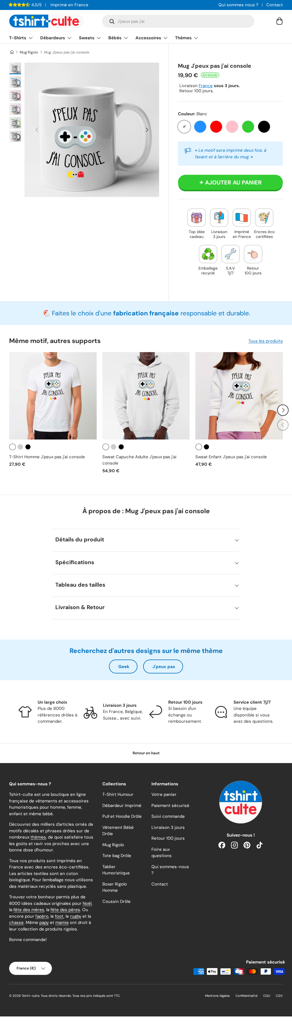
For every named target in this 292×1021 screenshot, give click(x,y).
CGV (279, 996)
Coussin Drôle (116, 901)
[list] (92, 130)
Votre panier (164, 794)
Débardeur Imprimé (121, 805)
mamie (62, 922)
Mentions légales (217, 996)
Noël (87, 903)
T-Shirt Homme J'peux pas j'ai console (47, 457)
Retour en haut (146, 753)
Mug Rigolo (29, 52)
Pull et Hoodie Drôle (122, 816)
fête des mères (28, 910)
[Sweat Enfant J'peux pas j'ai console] (239, 395)
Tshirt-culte (30, 996)
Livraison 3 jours (168, 827)
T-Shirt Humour (117, 794)
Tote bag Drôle (116, 855)
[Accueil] (11, 52)
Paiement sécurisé (170, 805)
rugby (75, 916)
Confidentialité (246, 996)
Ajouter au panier (233, 182)
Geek (123, 666)
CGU (266, 996)
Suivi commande (168, 816)
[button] (279, 21)
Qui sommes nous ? (238, 5)
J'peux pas (164, 666)
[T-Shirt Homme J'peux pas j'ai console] (53, 395)
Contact (274, 5)
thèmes (38, 837)
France (206, 86)
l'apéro (41, 916)
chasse (16, 922)
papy (44, 922)
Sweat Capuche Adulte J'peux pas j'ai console (139, 460)
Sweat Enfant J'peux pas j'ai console (231, 457)
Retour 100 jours (168, 838)
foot (59, 916)
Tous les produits (265, 341)
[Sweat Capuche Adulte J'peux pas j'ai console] (146, 395)
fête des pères (65, 910)
